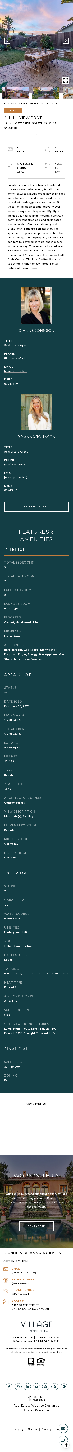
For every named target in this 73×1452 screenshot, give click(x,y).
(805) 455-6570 (14, 357)
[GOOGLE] (64, 1386)
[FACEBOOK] (9, 1386)
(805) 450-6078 (14, 464)
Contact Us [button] (36, 1226)
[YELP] (54, 1386)
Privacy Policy (51, 1429)
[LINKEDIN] (27, 1386)
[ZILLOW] (45, 1386)
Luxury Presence (36, 1410)
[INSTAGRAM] (18, 1386)
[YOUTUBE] (36, 1386)
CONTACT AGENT (36, 506)
